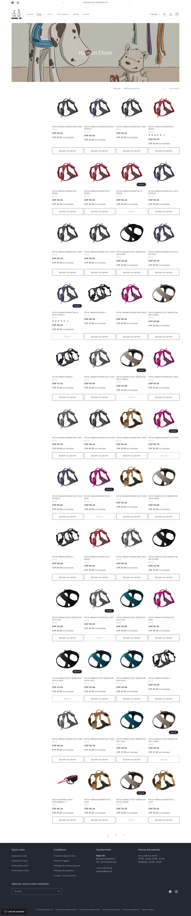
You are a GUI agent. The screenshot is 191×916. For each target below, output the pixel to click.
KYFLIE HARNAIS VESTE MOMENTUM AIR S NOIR (66, 618)
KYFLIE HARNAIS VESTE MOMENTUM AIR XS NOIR (163, 558)
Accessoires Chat (19, 855)
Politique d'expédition (64, 870)
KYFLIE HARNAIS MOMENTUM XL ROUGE (97, 558)
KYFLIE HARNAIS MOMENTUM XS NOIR (99, 438)
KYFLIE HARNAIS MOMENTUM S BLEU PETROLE (163, 253)
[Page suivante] (123, 835)
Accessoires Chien (20, 860)
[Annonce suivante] (128, 2)
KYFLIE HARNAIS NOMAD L (62, 377)
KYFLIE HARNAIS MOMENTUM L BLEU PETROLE (163, 192)
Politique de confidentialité (89, 910)
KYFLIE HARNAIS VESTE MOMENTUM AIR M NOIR (131, 253)
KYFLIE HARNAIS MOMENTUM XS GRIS (67, 739)
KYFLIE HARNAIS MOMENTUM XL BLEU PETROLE (67, 497)
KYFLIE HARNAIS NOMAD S (62, 557)
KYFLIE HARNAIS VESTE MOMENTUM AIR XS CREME (131, 378)
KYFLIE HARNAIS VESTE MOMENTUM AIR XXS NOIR (66, 679)
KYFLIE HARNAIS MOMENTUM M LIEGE (131, 496)
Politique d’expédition (131, 910)
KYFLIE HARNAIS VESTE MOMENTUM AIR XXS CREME (131, 801)
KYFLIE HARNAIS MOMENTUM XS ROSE (97, 497)
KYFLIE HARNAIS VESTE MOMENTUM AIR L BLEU (131, 740)
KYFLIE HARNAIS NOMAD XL (159, 678)
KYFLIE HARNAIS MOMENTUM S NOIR (67, 252)
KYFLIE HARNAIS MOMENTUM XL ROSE (161, 618)
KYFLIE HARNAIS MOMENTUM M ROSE (131, 312)
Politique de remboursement (67, 865)
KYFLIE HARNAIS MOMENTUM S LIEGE (99, 739)
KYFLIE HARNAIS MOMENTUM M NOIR (67, 127)
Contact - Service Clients (65, 875)
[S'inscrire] (59, 891)
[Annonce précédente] (63, 2)
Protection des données (65, 855)
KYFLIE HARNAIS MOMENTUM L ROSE (163, 377)
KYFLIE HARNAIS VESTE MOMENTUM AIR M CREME (163, 497)
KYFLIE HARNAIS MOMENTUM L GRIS (99, 617)
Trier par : (117, 88)
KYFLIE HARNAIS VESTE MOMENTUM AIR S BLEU (131, 618)
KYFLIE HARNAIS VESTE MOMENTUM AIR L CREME (163, 740)
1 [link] (108, 834)
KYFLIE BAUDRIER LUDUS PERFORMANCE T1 (62, 801)
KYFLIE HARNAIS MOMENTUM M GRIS (131, 557)
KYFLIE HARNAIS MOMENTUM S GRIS (67, 438)
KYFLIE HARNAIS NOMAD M (95, 312)
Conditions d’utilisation (111, 910)
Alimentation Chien (20, 870)
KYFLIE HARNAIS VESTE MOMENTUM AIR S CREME (163, 313)
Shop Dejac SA (47, 910)
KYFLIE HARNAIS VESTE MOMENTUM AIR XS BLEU (99, 679)
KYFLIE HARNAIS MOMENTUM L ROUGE (64, 192)
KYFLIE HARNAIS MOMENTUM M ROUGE (97, 192)
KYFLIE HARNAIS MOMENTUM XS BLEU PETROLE (65, 313)
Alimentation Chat (20, 865)
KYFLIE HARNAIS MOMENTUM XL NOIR (99, 252)
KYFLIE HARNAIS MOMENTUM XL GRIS (99, 377)
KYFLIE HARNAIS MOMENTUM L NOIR (131, 127)
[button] (40, 14)
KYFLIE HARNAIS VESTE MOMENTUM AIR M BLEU (131, 679)
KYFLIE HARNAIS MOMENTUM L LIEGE (131, 438)
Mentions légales (61, 860)
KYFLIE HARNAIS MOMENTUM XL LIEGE (161, 801)
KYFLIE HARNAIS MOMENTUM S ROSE (163, 438)
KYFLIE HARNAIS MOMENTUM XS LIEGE (97, 801)
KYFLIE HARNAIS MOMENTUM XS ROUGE (129, 192)
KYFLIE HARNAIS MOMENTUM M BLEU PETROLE (99, 128)
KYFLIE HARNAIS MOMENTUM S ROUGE (161, 128)
